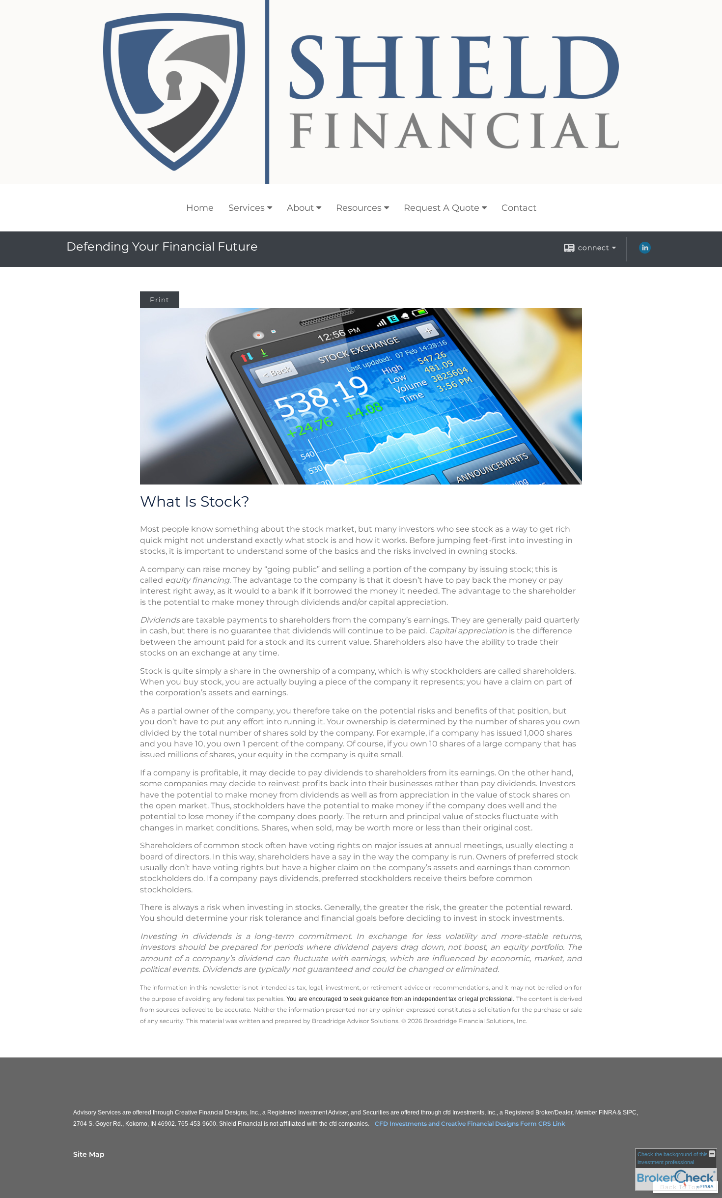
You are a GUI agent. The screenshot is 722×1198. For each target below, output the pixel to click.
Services (246, 207)
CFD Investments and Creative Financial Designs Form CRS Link (470, 1123)
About (300, 207)
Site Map (89, 1154)
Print (159, 299)
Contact (518, 207)
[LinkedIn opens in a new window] (645, 251)
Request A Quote (441, 207)
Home (200, 207)
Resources (359, 207)
